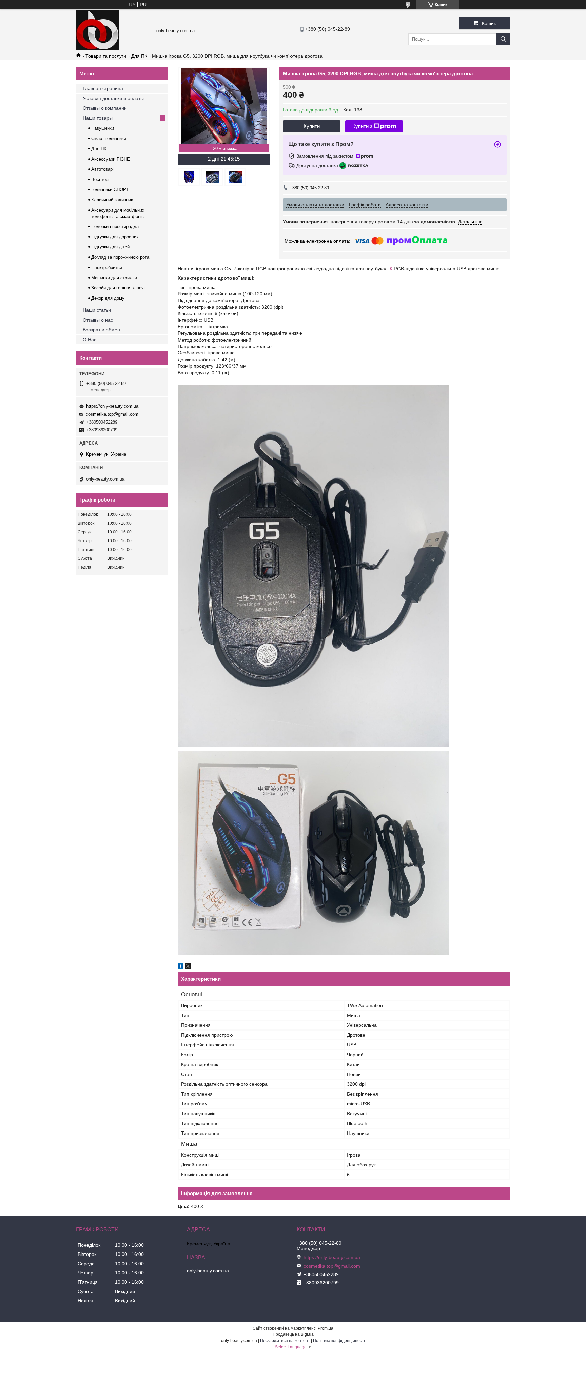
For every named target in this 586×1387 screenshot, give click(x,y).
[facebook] (180, 967)
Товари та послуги (105, 56)
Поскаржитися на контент (285, 1340)
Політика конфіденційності (339, 1340)
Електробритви (106, 267)
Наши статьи (97, 310)
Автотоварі (102, 169)
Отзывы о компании (105, 108)
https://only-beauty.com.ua (112, 406)
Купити (312, 126)
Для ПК (139, 56)
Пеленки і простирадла (115, 226)
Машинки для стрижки (114, 277)
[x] (188, 967)
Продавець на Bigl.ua (293, 1334)
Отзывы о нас (98, 320)
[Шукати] (503, 39)
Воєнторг (100, 179)
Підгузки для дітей (110, 246)
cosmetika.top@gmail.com (112, 414)
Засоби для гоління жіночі (118, 287)
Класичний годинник (112, 199)
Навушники (102, 128)
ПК (389, 268)
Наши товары (98, 118)
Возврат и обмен (101, 329)
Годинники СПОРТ (110, 189)
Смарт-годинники (108, 138)
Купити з (362, 126)
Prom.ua (325, 1328)
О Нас (89, 339)
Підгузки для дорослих (115, 236)
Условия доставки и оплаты (113, 98)
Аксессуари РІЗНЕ (110, 159)
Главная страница (103, 88)
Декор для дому (107, 298)
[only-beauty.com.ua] (97, 49)
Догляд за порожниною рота (120, 257)
